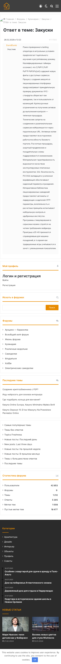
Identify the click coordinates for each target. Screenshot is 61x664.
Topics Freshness (13, 434)
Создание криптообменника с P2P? (20, 389)
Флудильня (10, 358)
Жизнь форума (12, 339)
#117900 (53, 40)
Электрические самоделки (18, 368)
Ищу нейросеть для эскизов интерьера (22, 394)
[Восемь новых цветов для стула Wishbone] (45, 624)
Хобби (7, 363)
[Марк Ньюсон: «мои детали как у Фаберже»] (15, 624)
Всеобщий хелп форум (16, 334)
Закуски (45, 19)
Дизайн (8, 542)
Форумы (21, 19)
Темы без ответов (13, 430)
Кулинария (33, 19)
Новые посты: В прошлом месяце (22, 454)
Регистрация (9, 285)
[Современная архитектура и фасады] (6, 6)
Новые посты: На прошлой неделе (22, 449)
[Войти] (40, 7)
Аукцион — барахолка (16, 330)
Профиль (8, 556)
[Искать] (51, 7)
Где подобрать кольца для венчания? (21, 399)
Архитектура (10, 537)
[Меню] (57, 7)
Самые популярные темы (17, 425)
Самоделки (10, 354)
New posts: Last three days (18, 444)
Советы (8, 561)
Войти (5, 280)
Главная (9, 19)
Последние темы (13, 463)
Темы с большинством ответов (20, 458)
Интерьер (9, 546)
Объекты (8, 551)
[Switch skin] (46, 7)
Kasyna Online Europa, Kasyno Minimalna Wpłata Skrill (29, 404)
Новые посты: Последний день (20, 439)
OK (34, 659)
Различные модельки (16, 349)
